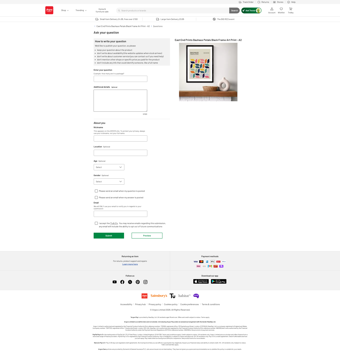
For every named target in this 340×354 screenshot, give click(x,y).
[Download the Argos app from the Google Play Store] (218, 283)
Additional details (105, 87)
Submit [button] (108, 235)
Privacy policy (155, 304)
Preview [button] (147, 235)
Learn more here (130, 264)
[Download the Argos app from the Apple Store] (201, 283)
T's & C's (114, 223)
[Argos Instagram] (145, 282)
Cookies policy (170, 304)
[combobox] (172, 10)
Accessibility (126, 304)
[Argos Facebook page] (122, 282)
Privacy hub (140, 304)
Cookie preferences (189, 304)
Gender (101, 175)
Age (99, 161)
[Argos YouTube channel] (114, 282)
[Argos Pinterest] (138, 282)
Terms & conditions (211, 304)
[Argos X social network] (130, 282)
